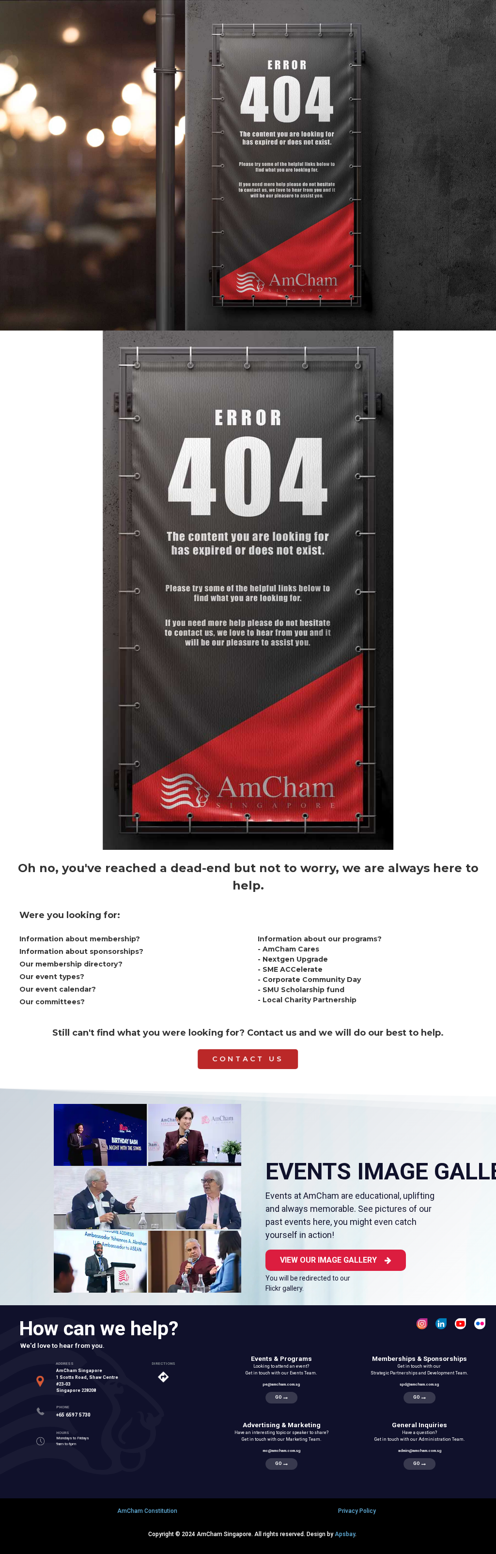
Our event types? (51, 976)
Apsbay (345, 1534)
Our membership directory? (71, 964)
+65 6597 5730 (73, 1415)
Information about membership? (79, 939)
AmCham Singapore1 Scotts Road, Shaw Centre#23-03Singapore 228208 (87, 1380)
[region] (247, 544)
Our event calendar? (57, 989)
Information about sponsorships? (81, 951)
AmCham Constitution (147, 1511)
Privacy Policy (357, 1511)
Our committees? (52, 1001)
